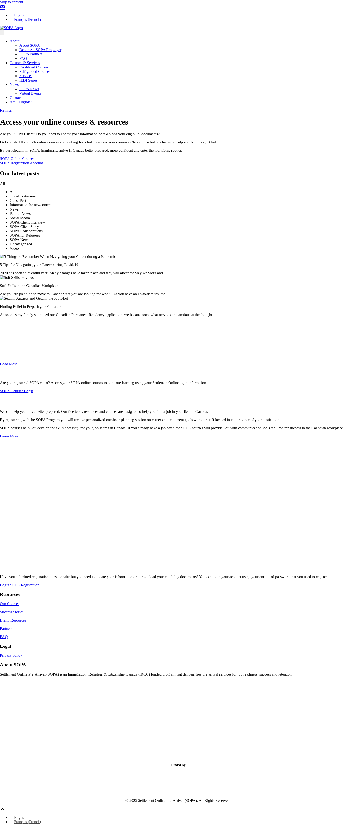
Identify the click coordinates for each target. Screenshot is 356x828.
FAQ (23, 58)
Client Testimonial (24, 196)
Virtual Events (30, 93)
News (14, 85)
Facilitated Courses (33, 67)
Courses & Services (25, 63)
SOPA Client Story (24, 227)
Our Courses (9, 604)
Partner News (20, 213)
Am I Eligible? (21, 102)
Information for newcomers (30, 205)
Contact (16, 98)
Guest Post (18, 200)
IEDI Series (28, 80)
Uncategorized (21, 244)
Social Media (20, 218)
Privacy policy (11, 655)
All (12, 192)
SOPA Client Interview (27, 222)
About (14, 41)
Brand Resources (13, 620)
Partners (6, 628)
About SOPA (29, 45)
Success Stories (11, 612)
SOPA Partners (30, 54)
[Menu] (2, 32)
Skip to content (11, 2)
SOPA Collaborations (26, 231)
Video (14, 248)
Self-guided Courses (34, 71)
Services (25, 76)
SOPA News (29, 89)
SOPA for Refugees (25, 235)
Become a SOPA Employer (40, 50)
